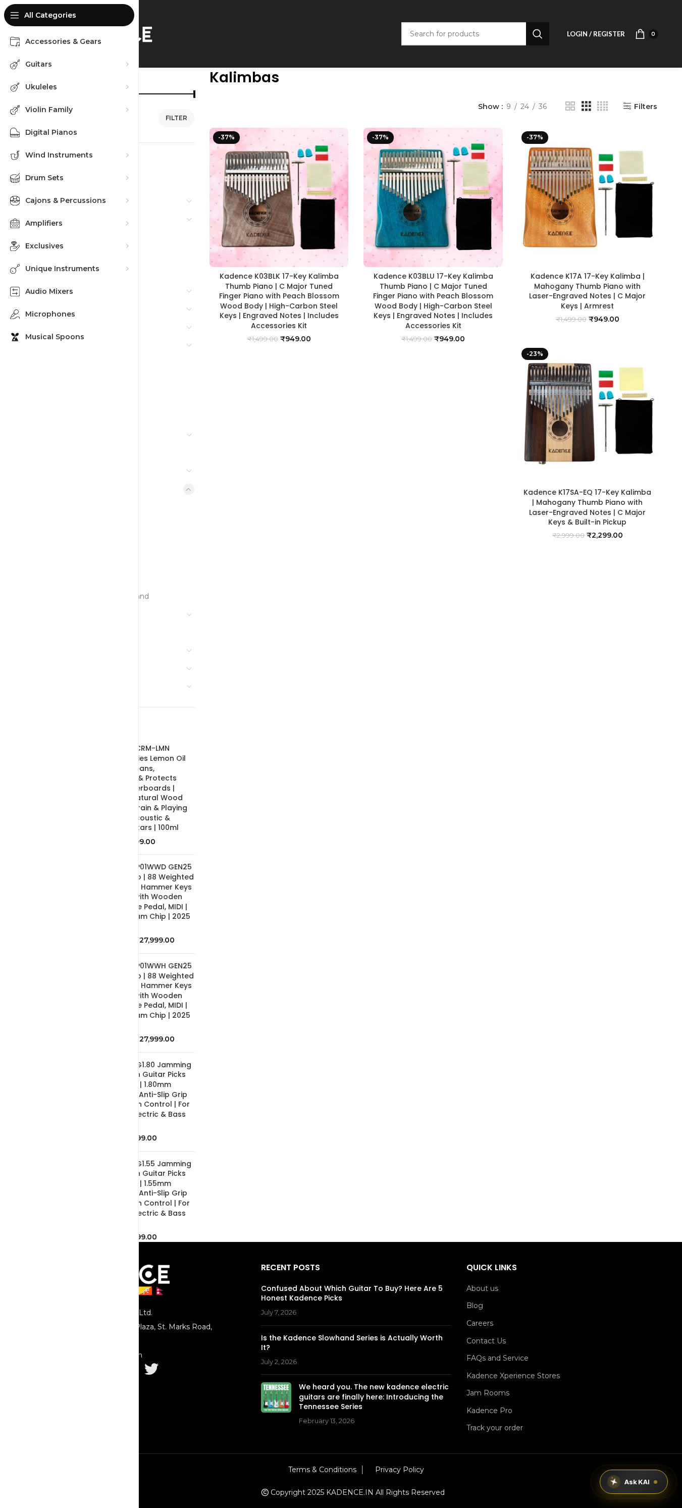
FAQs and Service (497, 1358)
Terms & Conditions (322, 1469)
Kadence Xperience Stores (513, 1375)
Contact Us (486, 1340)
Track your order (494, 1427)
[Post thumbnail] (276, 1404)
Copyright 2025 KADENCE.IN (322, 1492)
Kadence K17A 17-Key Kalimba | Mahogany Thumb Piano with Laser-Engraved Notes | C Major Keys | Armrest (587, 291)
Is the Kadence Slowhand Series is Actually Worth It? (352, 1343)
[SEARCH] (537, 33)
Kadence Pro (489, 1410)
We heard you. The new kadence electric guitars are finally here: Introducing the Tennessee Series (374, 1397)
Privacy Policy (399, 1469)
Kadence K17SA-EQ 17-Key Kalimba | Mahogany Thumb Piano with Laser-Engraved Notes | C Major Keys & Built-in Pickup (587, 507)
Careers (479, 1323)
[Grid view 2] (570, 106)
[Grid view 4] (602, 106)
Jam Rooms (487, 1392)
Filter (176, 118)
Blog (474, 1305)
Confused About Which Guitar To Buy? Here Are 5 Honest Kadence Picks (352, 1293)
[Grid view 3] (586, 106)
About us (482, 1288)
